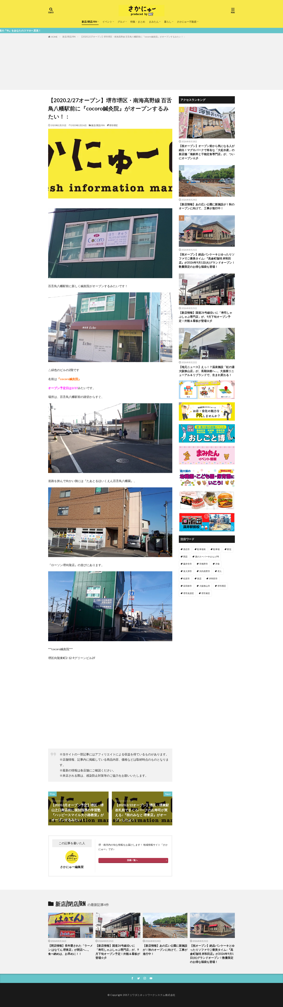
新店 (199, 578)
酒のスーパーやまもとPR (207, 556)
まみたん (154, 21)
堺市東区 (205, 593)
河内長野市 (204, 571)
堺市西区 (221, 586)
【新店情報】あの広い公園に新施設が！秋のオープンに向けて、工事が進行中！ (207, 206)
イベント (107, 21)
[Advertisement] (141, 63)
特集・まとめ (137, 21)
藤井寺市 (187, 563)
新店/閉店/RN (89, 21)
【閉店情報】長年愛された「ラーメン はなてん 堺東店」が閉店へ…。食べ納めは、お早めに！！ (70, 949)
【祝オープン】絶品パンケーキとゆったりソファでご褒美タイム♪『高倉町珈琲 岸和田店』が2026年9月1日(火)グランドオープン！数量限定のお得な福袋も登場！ (207, 260)
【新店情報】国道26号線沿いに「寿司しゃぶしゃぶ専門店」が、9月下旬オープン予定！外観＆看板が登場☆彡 (205, 316)
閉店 (185, 556)
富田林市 (187, 586)
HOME (54, 37)
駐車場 (216, 549)
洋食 (217, 563)
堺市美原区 (188, 593)
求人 (219, 571)
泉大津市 (187, 571)
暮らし (167, 21)
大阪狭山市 (204, 586)
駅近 (229, 549)
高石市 (186, 549)
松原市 (186, 578)
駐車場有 (201, 549)
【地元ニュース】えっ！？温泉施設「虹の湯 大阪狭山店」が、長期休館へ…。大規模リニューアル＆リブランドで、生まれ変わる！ (207, 371)
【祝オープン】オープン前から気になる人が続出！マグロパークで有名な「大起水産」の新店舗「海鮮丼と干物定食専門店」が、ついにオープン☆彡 (207, 152)
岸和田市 (213, 578)
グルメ (121, 21)
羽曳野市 (203, 563)
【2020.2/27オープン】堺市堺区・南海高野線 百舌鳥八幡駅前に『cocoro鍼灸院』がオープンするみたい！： (132, 36)
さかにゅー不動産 (187, 21)
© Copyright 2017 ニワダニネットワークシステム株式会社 (141, 994)
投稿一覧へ (132, 860)
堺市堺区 (113, 125)
